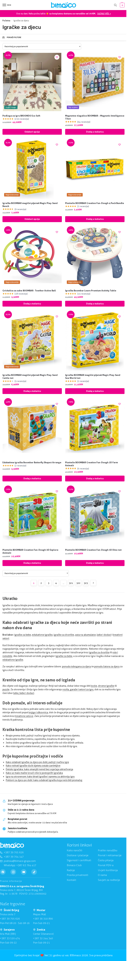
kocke (94, 685)
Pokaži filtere (14, 37)
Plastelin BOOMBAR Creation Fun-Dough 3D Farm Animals (91, 464)
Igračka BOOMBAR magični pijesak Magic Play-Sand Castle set (30, 376)
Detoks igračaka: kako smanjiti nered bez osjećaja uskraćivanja (39, 769)
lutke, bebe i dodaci (23, 693)
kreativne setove (24, 716)
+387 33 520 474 (10, 938)
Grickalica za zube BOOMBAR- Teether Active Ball (29, 290)
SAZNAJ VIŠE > (104, 13)
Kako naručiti (74, 850)
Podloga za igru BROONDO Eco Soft (21, 115)
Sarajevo (9, 929)
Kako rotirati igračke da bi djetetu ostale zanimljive (33, 765)
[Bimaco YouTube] (23, 872)
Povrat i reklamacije (110, 855)
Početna (6, 20)
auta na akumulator (85, 634)
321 (71, 583)
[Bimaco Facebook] (3, 872)
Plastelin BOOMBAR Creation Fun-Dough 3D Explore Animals (30, 551)
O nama (102, 875)
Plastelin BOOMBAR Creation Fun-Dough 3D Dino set (93, 549)
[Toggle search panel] (115, 5)
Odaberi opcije (32, 131)
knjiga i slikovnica (38, 712)
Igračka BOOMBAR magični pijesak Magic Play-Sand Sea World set (92, 376)
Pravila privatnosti (77, 875)
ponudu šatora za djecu (107, 666)
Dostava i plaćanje (77, 855)
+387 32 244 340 (43, 938)
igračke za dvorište (64, 634)
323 (86, 583)
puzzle (5, 689)
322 (78, 583)
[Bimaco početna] (12, 845)
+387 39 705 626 (10, 918)
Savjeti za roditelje (109, 880)
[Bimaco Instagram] (13, 872)
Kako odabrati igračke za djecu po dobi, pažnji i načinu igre (37, 762)
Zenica (41, 929)
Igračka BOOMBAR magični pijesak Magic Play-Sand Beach (30, 204)
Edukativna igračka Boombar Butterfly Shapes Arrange (31, 462)
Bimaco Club (74, 865)
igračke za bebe (22, 634)
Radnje (71, 870)
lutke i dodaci (104, 634)
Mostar (41, 910)
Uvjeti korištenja (108, 870)
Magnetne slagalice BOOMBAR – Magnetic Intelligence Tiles (94, 117)
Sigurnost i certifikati (79, 860)
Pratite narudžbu (107, 850)
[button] (122, 5)
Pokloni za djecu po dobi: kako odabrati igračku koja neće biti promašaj (44, 780)
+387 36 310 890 (43, 918)
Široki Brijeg (11, 910)
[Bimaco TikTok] (34, 872)
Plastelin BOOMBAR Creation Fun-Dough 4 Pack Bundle (94, 203)
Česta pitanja (105, 860)
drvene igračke (106, 685)
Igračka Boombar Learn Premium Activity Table (90, 290)
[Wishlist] (56, 57)
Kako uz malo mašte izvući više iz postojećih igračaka (34, 772)
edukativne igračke (42, 634)
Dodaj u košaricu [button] (95, 131)
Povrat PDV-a (105, 865)
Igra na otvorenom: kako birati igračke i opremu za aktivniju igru (40, 776)
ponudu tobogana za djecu (76, 666)
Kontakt (71, 880)
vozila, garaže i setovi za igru (77, 689)
